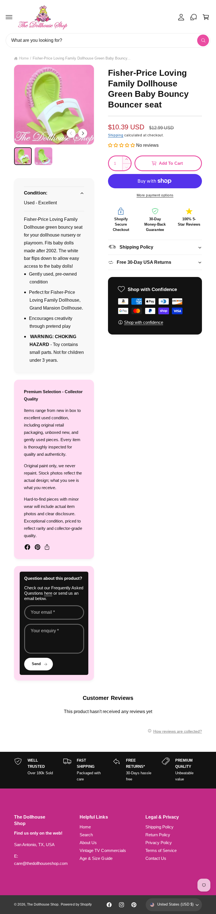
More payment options (155, 195)
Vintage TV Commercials (103, 850)
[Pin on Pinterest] (37, 547)
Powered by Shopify (76, 904)
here (48, 593)
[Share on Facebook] (27, 547)
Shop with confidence (143, 322)
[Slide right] (82, 133)
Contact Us (155, 858)
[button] (9, 17)
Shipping (115, 135)
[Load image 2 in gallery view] (43, 156)
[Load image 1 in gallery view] (23, 156)
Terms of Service (161, 850)
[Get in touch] (193, 17)
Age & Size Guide (96, 858)
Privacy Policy (158, 842)
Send (36, 664)
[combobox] (108, 40)
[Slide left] (71, 133)
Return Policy (157, 835)
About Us (88, 842)
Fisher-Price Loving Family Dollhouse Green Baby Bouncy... (82, 58)
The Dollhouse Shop (42, 904)
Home (24, 58)
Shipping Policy (159, 827)
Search (86, 835)
